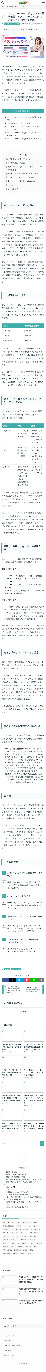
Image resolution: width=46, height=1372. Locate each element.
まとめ (10, 185)
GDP (29, 1222)
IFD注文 (36, 1222)
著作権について (10, 1355)
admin (23, 1012)
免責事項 (7, 1350)
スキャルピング (35, 1229)
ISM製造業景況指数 (8, 1226)
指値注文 (20, 1246)
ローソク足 (31, 1243)
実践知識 (6, 23)
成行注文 (13, 1246)
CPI (18, 1222)
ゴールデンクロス (8, 1229)
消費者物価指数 (7, 1250)
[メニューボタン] (43, 2)
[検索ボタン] (2, 2)
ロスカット (6, 1243)
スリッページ (23, 1233)
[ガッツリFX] (23, 2)
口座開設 (39, 1243)
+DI (4, 1222)
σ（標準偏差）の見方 (16, 163)
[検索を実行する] (42, 1143)
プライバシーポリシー (12, 1345)
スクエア (5, 1233)
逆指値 (15, 1253)
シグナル (18, 1229)
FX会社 (24, 1222)
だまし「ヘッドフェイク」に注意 (21, 177)
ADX (13, 1222)
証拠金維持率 (6, 1253)
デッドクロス (32, 1236)
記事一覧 (7, 1341)
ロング (14, 1243)
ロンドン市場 (22, 1243)
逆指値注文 (22, 1253)
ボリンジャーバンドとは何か (19, 159)
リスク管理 (22, 1239)
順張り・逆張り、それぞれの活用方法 (22, 173)
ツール (12, 1236)
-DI (8, 1222)
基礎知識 (5, 1246)
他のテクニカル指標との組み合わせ (21, 181)
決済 (34, 1246)
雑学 (29, 1253)
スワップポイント (35, 1233)
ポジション (13, 1239)
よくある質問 (12, 189)
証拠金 (31, 1250)
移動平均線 (17, 1250)
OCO (24, 1226)
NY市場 (18, 1226)
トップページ (9, 1336)
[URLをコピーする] (40, 980)
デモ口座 (5, 1239)
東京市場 (28, 1246)
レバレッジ (31, 1239)
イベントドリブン (34, 1226)
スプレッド (13, 1233)
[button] (5, 980)
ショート (25, 1229)
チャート (5, 1236)
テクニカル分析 (15, 23)
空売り (25, 1250)
